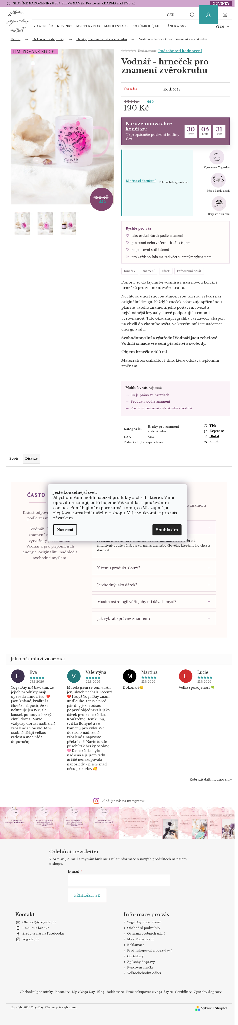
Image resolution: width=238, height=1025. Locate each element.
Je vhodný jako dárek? (115, 585)
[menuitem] (41, 26)
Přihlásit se (85, 895)
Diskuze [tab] (29, 458)
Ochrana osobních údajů (144, 933)
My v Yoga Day (81, 991)
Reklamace (133, 944)
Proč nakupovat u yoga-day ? (147, 950)
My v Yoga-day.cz (138, 939)
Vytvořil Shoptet (212, 1007)
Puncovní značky (138, 967)
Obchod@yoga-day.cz (37, 922)
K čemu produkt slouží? (117, 568)
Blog (99, 991)
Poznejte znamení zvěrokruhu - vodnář (160, 408)
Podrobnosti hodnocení (178, 51)
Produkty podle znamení (148, 401)
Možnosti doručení (139, 181)
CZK (169, 15)
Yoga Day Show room (142, 922)
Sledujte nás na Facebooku (41, 933)
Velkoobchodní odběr (142, 973)
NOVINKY (219, 3)
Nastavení (65, 529)
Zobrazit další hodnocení (208, 779)
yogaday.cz (28, 939)
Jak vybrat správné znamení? (122, 618)
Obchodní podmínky (142, 927)
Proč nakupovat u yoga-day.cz (148, 991)
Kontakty (61, 991)
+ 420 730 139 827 (33, 927)
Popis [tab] (12, 458)
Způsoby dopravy (139, 961)
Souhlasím (167, 530)
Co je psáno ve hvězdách (148, 395)
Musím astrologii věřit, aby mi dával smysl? (135, 601)
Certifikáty (133, 956)
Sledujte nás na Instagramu (122, 801)
